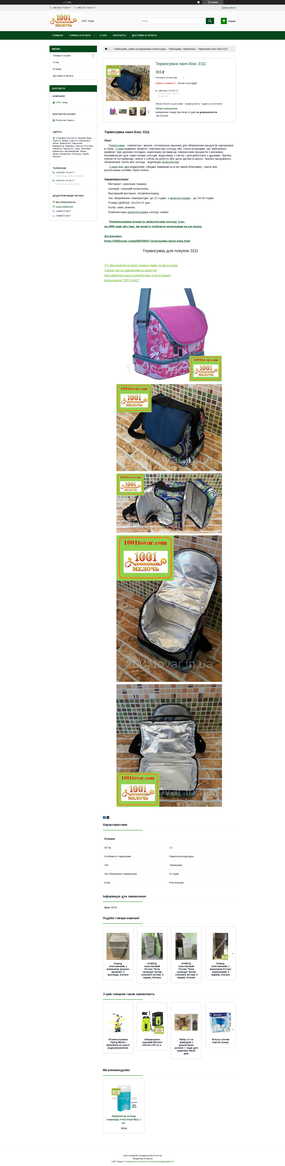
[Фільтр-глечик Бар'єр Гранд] (220, 1019)
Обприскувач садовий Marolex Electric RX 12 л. (152, 1042)
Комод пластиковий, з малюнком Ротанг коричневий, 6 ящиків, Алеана (221, 969)
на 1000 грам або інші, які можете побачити (134, 226)
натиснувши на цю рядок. (184, 226)
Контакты (119, 35)
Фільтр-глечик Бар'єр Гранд (221, 1041)
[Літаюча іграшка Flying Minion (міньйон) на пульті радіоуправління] (118, 1019)
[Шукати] (210, 21)
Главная (57, 35)
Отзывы (57, 69)
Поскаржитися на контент (135, 1161)
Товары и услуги (80, 35)
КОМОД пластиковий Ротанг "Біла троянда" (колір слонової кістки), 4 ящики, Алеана (152, 970)
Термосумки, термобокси (181, 49)
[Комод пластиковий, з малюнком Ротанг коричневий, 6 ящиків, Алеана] (220, 943)
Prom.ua (158, 1155)
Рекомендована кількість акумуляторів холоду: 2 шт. (147, 221)
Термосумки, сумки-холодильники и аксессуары (140, 49)
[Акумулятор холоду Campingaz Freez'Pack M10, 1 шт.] (123, 1095)
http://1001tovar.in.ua (65, 202)
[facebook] (104, 818)
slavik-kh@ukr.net (64, 206)
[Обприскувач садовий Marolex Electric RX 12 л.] (152, 1019)
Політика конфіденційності (161, 1161)
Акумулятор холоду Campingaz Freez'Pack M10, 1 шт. (124, 1119)
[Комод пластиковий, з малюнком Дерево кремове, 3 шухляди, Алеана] (118, 943)
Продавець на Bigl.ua (142, 1158)
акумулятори (170, 162)
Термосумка (116, 145)
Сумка (119, 148)
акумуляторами (180, 198)
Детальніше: (113, 236)
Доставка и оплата (144, 35)
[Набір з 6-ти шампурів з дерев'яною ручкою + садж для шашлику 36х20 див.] (186, 1019)
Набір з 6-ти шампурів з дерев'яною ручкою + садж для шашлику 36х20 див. (187, 1046)
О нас (103, 35)
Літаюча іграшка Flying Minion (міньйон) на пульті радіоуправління (118, 1043)
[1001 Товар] (63, 27)
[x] (108, 818)
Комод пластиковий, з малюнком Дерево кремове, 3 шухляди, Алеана (118, 969)
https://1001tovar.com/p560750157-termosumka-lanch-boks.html (147, 241)
